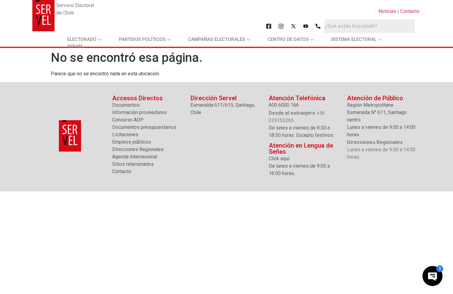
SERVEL (75, 46)
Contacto (409, 11)
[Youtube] (305, 26)
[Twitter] (293, 26)
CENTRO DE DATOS (287, 39)
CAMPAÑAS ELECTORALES (216, 39)
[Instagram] (281, 26)
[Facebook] (268, 26)
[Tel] (318, 26)
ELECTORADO (81, 39)
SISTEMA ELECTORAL (354, 39)
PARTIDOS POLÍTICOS (142, 39)
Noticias (387, 11)
